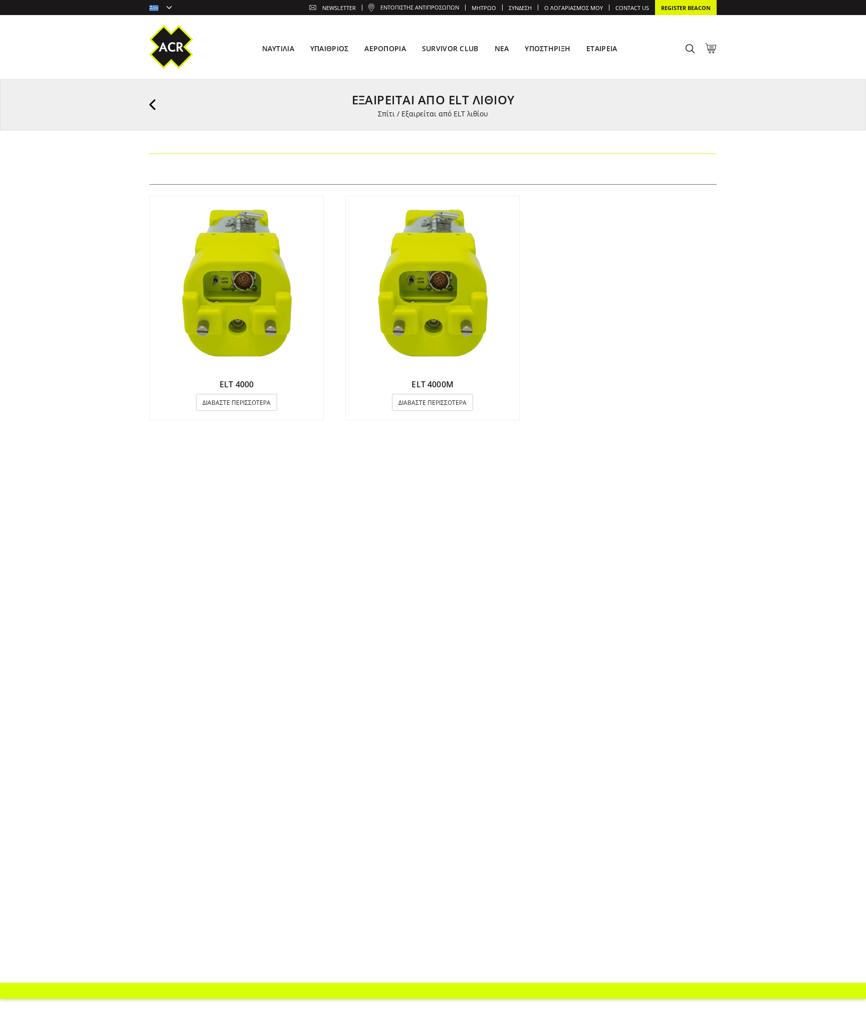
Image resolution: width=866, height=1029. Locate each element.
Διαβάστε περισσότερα (236, 402)
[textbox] (160, 9)
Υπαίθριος (329, 48)
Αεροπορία (385, 48)
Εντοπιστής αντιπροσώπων (419, 7)
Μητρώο (484, 8)
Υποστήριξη (547, 48)
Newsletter (339, 8)
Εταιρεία (601, 48)
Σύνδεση (520, 8)
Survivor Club (450, 48)
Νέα (502, 48)
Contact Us (632, 8)
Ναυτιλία (278, 48)
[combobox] (160, 9)
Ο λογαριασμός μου (573, 8)
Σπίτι (386, 113)
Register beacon (686, 8)
